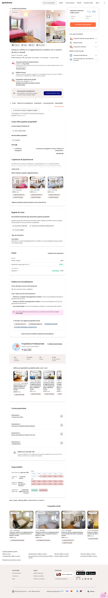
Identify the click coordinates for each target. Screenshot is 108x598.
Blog (13, 579)
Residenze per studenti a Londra (12, 560)
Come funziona (70, 3)
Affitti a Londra (7, 554)
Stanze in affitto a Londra (61, 556)
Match (61, 3)
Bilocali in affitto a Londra (61, 554)
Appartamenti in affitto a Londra (38, 554)
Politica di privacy (38, 573)
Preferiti (79, 3)
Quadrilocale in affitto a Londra (11, 556)
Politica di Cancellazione (25, 103)
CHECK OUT (88, 16)
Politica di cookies (39, 576)
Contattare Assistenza (61, 579)
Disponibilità (59, 103)
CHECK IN (73, 16)
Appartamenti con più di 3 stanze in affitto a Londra (41, 556)
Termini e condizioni (39, 579)
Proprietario (38, 103)
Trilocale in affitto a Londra (87, 554)
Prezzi (14, 103)
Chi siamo (15, 576)
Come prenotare (48, 103)
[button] (98, 2)
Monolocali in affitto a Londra (88, 556)
